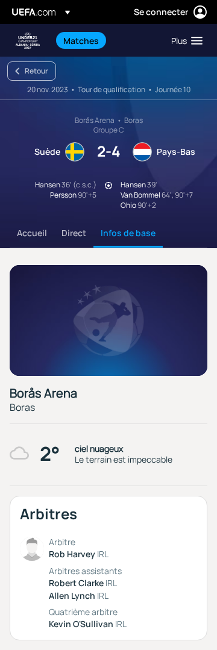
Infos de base (128, 232)
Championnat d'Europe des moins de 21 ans (28, 41)
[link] (81, 40)
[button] (184, 40)
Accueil (32, 232)
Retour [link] (36, 71)
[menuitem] (107, 40)
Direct (73, 232)
